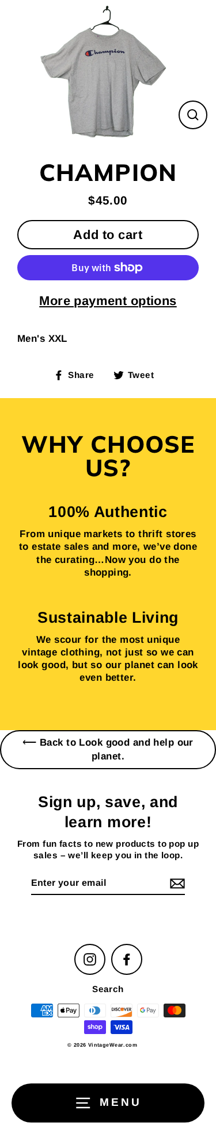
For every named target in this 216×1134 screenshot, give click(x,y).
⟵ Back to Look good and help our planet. (108, 749)
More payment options (108, 301)
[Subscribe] (175, 884)
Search (108, 989)
